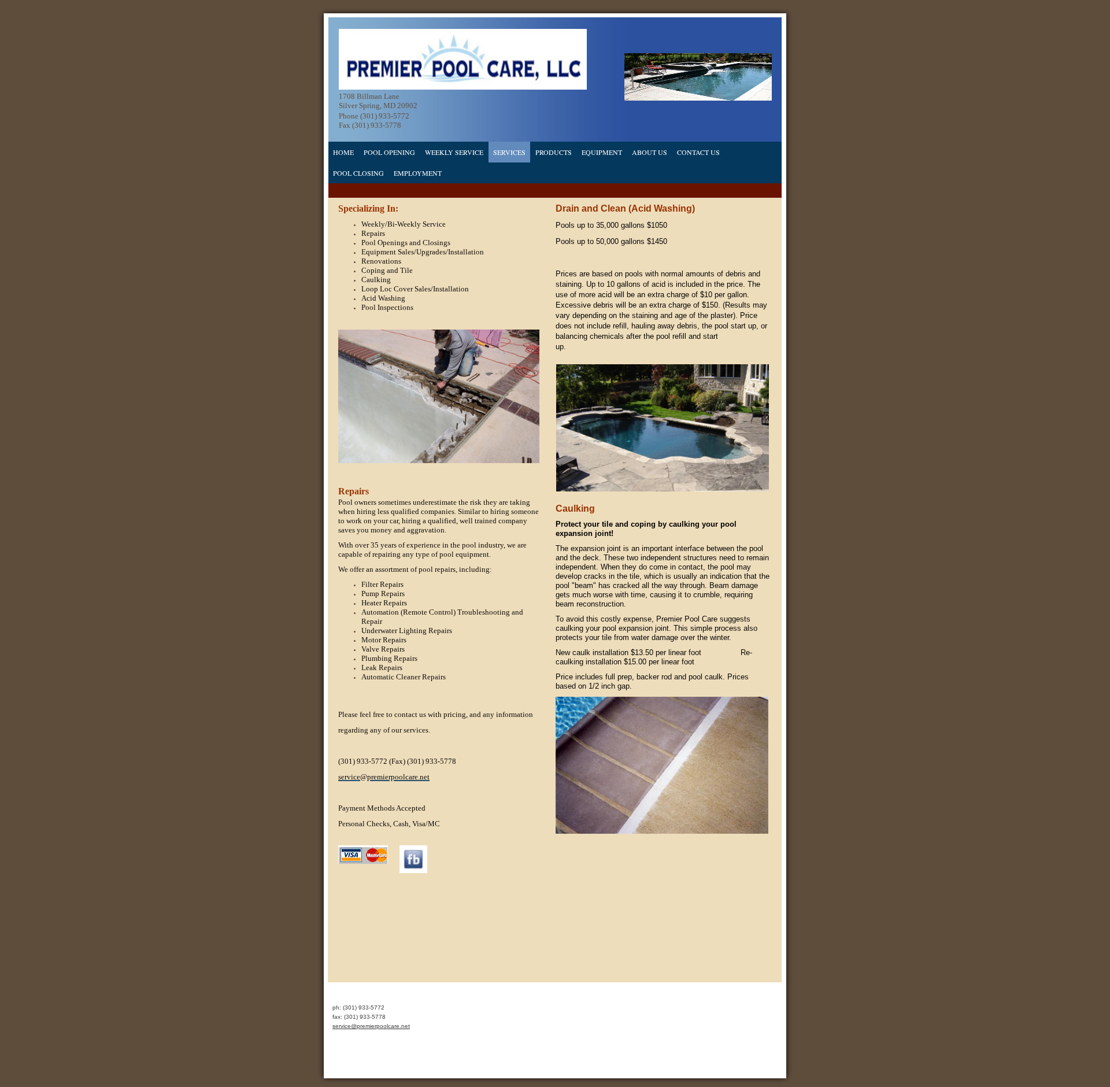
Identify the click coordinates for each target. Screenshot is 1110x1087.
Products (553, 152)
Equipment (602, 152)
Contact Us (698, 152)
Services (509, 152)
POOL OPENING (389, 152)
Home (343, 152)
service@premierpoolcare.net (371, 1026)
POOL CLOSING (358, 173)
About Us (649, 152)
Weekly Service (454, 152)
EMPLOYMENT (418, 173)
